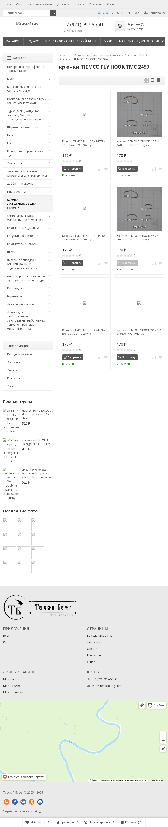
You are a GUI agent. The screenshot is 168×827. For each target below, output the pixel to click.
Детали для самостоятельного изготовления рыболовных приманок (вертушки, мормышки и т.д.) (26, 320)
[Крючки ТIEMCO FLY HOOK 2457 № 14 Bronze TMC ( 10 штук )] (139, 114)
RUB (118, 13)
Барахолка (14, 296)
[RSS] (6, 802)
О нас (110, 4)
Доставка (63, 4)
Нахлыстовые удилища (23, 228)
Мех (10, 143)
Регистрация (157, 13)
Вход (136, 13)
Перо (10, 135)
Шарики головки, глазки (24, 127)
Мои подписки (13, 692)
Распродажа (15, 288)
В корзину (74, 168)
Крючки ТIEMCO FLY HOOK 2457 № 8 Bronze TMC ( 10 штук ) (84, 331)
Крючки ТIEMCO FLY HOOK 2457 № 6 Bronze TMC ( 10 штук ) (139, 331)
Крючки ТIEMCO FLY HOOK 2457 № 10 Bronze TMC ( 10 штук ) (138, 237)
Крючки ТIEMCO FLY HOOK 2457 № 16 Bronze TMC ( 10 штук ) (83, 143)
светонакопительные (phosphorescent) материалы (27, 173)
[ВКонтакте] (23, 802)
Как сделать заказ (40, 4)
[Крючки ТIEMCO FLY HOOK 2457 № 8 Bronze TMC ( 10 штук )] (84, 303)
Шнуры (12, 252)
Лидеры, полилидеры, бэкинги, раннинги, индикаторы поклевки (22, 264)
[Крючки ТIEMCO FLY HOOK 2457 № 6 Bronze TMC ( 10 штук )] (139, 303)
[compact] (158, 80)
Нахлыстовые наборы (22, 244)
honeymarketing (31, 811)
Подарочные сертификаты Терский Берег (62, 41)
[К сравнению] (99, 169)
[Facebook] (14, 802)
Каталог (13, 41)
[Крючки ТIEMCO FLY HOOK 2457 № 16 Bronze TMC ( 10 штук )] (84, 114)
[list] (152, 80)
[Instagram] (40, 802)
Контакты (95, 4)
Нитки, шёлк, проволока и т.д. (25, 153)
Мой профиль (12, 686)
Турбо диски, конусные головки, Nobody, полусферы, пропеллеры (24, 115)
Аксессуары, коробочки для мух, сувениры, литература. (26, 278)
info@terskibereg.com (106, 686)
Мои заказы (11, 679)
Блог (8, 4)
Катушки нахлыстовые (22, 236)
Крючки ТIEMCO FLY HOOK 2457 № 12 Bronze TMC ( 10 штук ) (83, 237)
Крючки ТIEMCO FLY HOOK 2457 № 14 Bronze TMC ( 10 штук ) (138, 143)
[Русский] (109, 13)
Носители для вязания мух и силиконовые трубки (27, 101)
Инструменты (16, 191)
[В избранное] (105, 169)
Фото (19, 4)
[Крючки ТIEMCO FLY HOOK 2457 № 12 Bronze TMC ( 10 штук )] (84, 208)
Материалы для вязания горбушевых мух (24, 89)
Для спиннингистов (20, 304)
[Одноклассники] (31, 802)
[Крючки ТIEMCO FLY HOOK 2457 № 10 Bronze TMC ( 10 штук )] (139, 208)
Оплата (79, 4)
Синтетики (14, 163)
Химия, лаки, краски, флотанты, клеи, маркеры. (25, 218)
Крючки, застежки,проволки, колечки (22, 204)
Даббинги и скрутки (20, 183)
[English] (102, 13)
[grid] (146, 80)
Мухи (108, 41)
